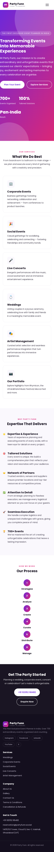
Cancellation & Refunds (14, 806)
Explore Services (39, 84)
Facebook (23, 738)
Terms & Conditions (12, 802)
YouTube (8, 744)
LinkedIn (37, 738)
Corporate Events (11, 761)
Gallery (6, 793)
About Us (7, 788)
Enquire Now (27, 701)
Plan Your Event (12, 84)
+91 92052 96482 (27, 692)
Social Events (9, 766)
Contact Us (8, 797)
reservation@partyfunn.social (17, 824)
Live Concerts (9, 771)
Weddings (8, 757)
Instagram (9, 738)
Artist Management (12, 775)
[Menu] (48, 5)
